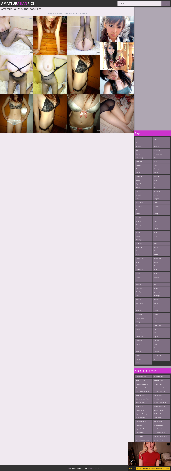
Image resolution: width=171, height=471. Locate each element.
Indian (138, 329)
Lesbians (156, 143)
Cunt (137, 251)
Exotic (138, 273)
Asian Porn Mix (140, 380)
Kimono (138, 351)
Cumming (139, 243)
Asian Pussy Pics (141, 406)
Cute (137, 254)
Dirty (137, 266)
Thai (155, 322)
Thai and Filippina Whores (159, 433)
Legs (155, 139)
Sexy (155, 243)
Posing (156, 213)
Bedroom (139, 176)
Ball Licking (139, 158)
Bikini (138, 187)
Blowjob (138, 195)
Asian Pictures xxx (159, 391)
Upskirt (156, 348)
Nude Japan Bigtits (159, 406)
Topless (156, 336)
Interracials (139, 336)
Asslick (138, 150)
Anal (137, 139)
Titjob (155, 329)
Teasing (156, 314)
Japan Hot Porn (141, 410)
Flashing (138, 292)
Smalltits (156, 277)
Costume (139, 232)
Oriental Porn (158, 421)
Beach (138, 172)
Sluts (155, 273)
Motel (155, 165)
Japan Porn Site (158, 429)
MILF (155, 161)
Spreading (157, 292)
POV (155, 217)
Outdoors (157, 191)
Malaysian (157, 150)
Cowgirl (138, 236)
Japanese (139, 340)
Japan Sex (139, 425)
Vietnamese (157, 355)
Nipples (156, 172)
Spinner (156, 288)
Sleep (155, 269)
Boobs (138, 199)
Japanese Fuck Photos (160, 403)
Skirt (155, 266)
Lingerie (156, 146)
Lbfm (137, 363)
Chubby (138, 221)
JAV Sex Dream (158, 384)
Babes (138, 154)
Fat (137, 281)
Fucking (138, 299)
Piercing (156, 206)
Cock (137, 228)
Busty (138, 210)
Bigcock (138, 184)
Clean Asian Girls (159, 417)
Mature (156, 158)
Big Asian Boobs (141, 421)
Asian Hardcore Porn (160, 436)
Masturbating (158, 154)
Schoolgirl (157, 232)
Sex (155, 240)
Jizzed (138, 348)
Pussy (155, 221)
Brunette (139, 206)
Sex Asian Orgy (158, 380)
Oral (155, 187)
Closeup (138, 225)
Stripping (156, 299)
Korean (138, 359)
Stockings (156, 295)
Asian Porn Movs (141, 403)
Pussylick (156, 225)
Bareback (139, 161)
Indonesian (139, 333)
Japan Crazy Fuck (159, 410)
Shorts (156, 251)
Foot (137, 295)
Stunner (156, 303)
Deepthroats (140, 258)
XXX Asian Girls (158, 414)
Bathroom (139, 169)
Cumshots (139, 247)
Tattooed (156, 310)
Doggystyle (139, 269)
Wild (155, 359)
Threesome (157, 325)
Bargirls (138, 165)
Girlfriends (139, 303)
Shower (156, 254)
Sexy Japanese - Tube (142, 399)
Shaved (156, 247)
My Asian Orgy (158, 399)
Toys (155, 344)
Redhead (156, 228)
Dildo (137, 262)
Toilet (155, 333)
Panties (156, 195)
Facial (138, 277)
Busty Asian (139, 436)
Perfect (156, 202)
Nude (155, 180)
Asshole (138, 146)
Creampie (139, 240)
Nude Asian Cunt (159, 425)
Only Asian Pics (158, 376)
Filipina (138, 284)
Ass (137, 143)
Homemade (140, 318)
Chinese (138, 217)
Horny (138, 322)
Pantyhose (157, 199)
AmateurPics (17, 3)
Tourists (156, 340)
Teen (155, 318)
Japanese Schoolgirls (142, 414)
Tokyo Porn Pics (141, 376)
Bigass (138, 180)
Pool (155, 210)
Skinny (156, 262)
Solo (155, 281)
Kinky (138, 355)
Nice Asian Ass (140, 417)
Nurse (155, 184)
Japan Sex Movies (141, 429)
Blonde (138, 191)
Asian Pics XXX (158, 395)
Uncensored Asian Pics (143, 391)
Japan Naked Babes (142, 384)
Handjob (138, 310)
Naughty (156, 169)
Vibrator (156, 351)
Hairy (137, 307)
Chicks (138, 213)
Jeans (137, 344)
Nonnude (156, 176)
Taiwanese (157, 307)
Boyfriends (139, 202)
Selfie (155, 236)
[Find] (165, 3)
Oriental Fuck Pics (141, 388)
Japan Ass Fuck (140, 432)
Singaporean (157, 258)
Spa (155, 284)
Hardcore (139, 314)
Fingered (139, 288)
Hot (137, 325)
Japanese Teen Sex (159, 388)
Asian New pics (140, 395)
